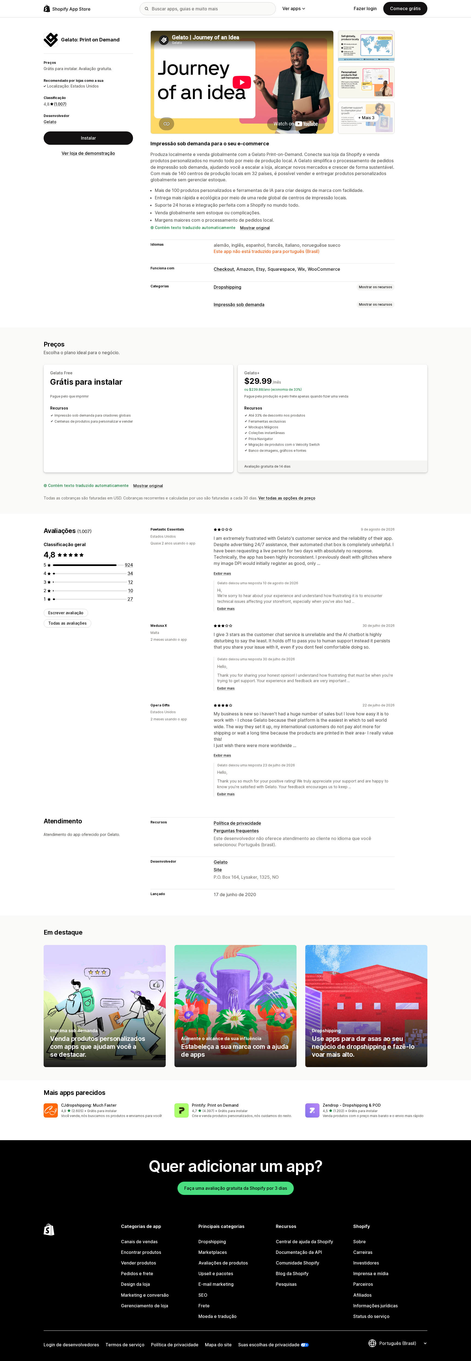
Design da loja (135, 1284)
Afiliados (362, 1295)
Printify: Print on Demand (215, 1105)
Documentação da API (299, 1252)
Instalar (88, 138)
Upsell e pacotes (215, 1273)
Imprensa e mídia (370, 1273)
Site (218, 869)
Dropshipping (227, 287)
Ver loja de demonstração (88, 153)
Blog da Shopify (292, 1273)
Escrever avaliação (65, 612)
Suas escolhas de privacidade (269, 1344)
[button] (105, 1110)
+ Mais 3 (366, 117)
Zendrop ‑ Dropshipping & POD (352, 1105)
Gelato (50, 121)
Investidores (366, 1263)
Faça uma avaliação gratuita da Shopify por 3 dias (235, 1188)
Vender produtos (138, 1263)
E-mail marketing (216, 1284)
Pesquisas (286, 1284)
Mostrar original (255, 227)
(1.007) (60, 104)
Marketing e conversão (145, 1295)
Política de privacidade (237, 823)
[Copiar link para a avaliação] (187, 529)
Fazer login (365, 8)
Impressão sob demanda (239, 304)
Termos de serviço (124, 1344)
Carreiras (362, 1252)
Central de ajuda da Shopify (304, 1241)
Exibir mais (222, 573)
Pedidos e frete (137, 1273)
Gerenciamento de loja (144, 1305)
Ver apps (291, 8)
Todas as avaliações (67, 623)
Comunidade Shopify (297, 1263)
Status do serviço (371, 1316)
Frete (204, 1305)
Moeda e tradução (217, 1316)
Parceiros (363, 1284)
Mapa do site (218, 1344)
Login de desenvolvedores (71, 1344)
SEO (202, 1295)
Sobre (359, 1241)
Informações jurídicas (375, 1305)
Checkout (224, 269)
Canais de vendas (139, 1241)
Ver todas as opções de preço (286, 498)
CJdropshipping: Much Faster (88, 1105)
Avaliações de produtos (223, 1263)
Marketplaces (212, 1252)
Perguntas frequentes (236, 830)
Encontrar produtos (141, 1252)
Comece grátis (405, 8)
